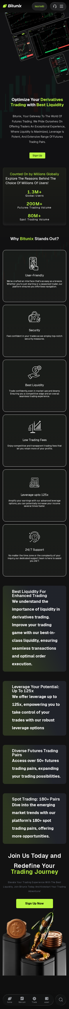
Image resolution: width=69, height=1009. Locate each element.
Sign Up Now (34, 903)
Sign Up (37, 155)
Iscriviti (39, 6)
